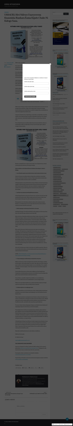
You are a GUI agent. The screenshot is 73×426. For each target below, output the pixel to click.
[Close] (50, 64)
